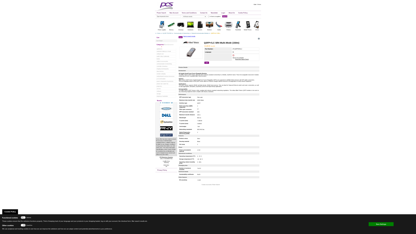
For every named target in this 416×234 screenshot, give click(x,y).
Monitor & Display (161, 73)
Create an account (206, 184)
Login (223, 13)
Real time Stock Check (242, 59)
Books (158, 58)
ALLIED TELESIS (167, 33)
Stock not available (238, 58)
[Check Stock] (235, 55)
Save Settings (381, 224)
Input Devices (160, 71)
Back (180, 37)
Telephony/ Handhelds (162, 96)
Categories (160, 44)
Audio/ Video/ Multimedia (163, 56)
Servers (159, 88)
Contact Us (203, 13)
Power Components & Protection (165, 81)
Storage (159, 93)
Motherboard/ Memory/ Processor (165, 76)
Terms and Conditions (189, 13)
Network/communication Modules (200, 33)
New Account (174, 13)
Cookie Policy (243, 13)
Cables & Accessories (162, 61)
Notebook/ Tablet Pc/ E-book (164, 51)
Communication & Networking (181, 33)
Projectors (159, 86)
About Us (232, 13)
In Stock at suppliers (215, 16)
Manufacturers (169, 44)
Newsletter (214, 13)
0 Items (257, 4)
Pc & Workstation (161, 78)
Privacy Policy (162, 170)
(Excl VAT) (213, 46)
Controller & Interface (162, 66)
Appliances (159, 49)
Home (158, 33)
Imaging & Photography (163, 68)
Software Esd (160, 53)
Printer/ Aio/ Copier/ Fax (162, 83)
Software (159, 91)
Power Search (161, 13)
